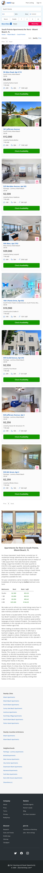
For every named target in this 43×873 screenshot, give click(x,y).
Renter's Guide (27, 808)
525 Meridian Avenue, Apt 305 (14, 186)
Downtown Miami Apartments (12, 767)
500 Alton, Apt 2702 (10, 243)
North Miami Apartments (11, 705)
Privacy (5, 814)
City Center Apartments (10, 763)
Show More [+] (7, 782)
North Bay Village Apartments (12, 716)
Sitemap (5, 839)
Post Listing (30, 3)
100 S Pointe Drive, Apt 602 (13, 301)
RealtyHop (6, 817)
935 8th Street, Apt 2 (11, 472)
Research (6, 829)
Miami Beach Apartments (11, 701)
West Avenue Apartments (11, 759)
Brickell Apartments (9, 755)
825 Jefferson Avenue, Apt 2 (14, 415)
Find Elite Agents (28, 804)
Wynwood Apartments (10, 770)
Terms (5, 811)
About (5, 804)
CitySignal (6, 842)
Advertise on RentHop (30, 829)
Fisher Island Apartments (11, 723)
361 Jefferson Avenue (11, 129)
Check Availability (21, 94)
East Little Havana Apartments (12, 778)
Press (5, 808)
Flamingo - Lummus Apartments (13, 752)
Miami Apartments (9, 697)
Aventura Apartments (10, 712)
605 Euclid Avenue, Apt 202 (13, 358)
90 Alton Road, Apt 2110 (12, 72)
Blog (24, 811)
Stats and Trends (8, 833)
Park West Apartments (10, 774)
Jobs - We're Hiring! (29, 833)
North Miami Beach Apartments (13, 719)
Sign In (39, 3)
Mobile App (6, 836)
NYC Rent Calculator (29, 814)
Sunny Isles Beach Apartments (12, 708)
